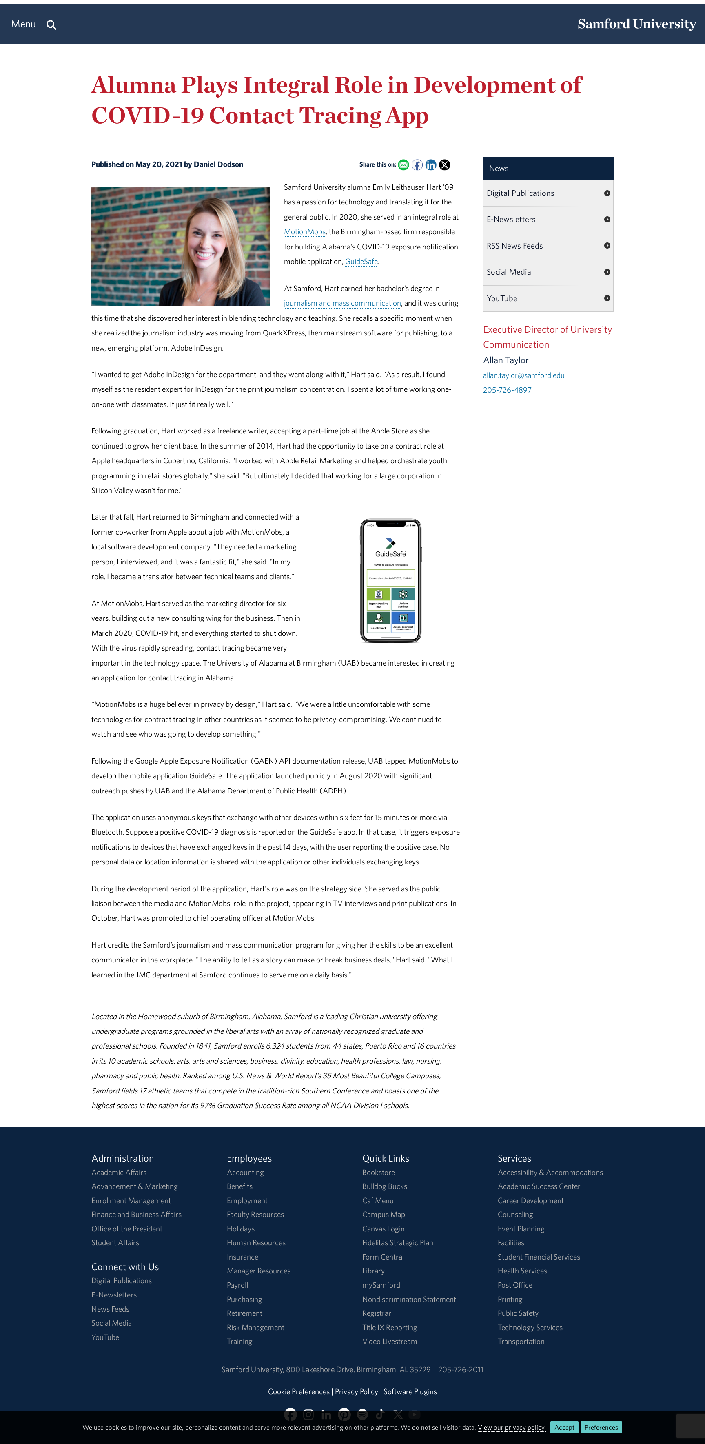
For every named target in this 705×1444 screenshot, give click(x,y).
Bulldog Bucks (384, 1186)
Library (373, 1270)
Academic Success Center (539, 1186)
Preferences (601, 1427)
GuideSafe (361, 261)
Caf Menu (378, 1200)
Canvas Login (383, 1228)
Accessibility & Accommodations (550, 1172)
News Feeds (110, 1309)
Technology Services (530, 1327)
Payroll (237, 1285)
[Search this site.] (51, 24)
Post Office (515, 1285)
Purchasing (244, 1299)
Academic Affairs (118, 1172)
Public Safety (518, 1313)
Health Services (522, 1270)
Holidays (241, 1228)
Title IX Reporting (389, 1327)
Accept (564, 1427)
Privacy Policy (356, 1391)
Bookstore (378, 1172)
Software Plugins (410, 1391)
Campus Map (383, 1214)
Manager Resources (258, 1270)
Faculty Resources (255, 1214)
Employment (247, 1200)
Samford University (254, 1369)
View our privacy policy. (512, 1427)
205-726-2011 (460, 1369)
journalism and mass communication (342, 303)
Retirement (244, 1313)
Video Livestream (389, 1341)
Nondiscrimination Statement (409, 1299)
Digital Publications (520, 193)
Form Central (383, 1257)
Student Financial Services (539, 1257)
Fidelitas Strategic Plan (397, 1242)
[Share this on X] (444, 165)
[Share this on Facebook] (417, 165)
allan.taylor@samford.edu (524, 375)
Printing (510, 1299)
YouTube (502, 298)
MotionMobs (305, 231)
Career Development (531, 1200)
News (499, 168)
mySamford (381, 1285)
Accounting (245, 1172)
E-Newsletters (511, 219)
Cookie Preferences (299, 1391)
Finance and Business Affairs (136, 1214)
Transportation (521, 1341)
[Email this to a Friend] (403, 165)
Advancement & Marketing (134, 1186)
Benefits (240, 1186)
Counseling (515, 1214)
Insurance (242, 1257)
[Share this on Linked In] (430, 165)
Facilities (511, 1242)
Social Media (509, 272)
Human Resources (256, 1242)
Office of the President (126, 1228)
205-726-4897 (507, 390)
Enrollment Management (131, 1200)
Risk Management (255, 1327)
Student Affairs (115, 1242)
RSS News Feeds (515, 245)
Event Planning (521, 1228)
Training (240, 1341)
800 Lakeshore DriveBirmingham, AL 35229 (358, 1369)
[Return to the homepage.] (637, 31)
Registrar (376, 1313)
